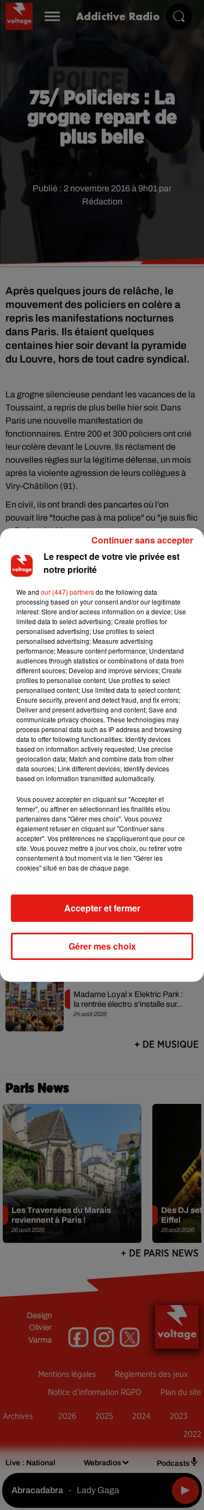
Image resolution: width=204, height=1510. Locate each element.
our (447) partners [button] (67, 591)
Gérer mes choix (102, 946)
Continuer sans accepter (142, 540)
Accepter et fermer (102, 908)
